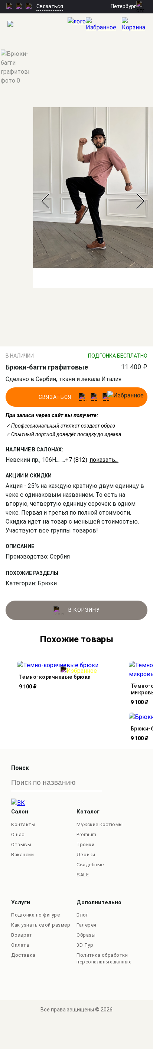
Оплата (20, 945)
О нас (18, 834)
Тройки (85, 844)
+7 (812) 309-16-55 (91, 459)
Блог (82, 915)
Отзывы (21, 844)
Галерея (86, 925)
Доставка (23, 955)
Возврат (21, 935)
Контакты (23, 824)
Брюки (47, 583)
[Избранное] (104, 24)
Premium (86, 834)
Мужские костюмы (99, 824)
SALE (82, 874)
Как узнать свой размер (40, 925)
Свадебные (90, 864)
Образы (85, 935)
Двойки (85, 854)
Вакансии (22, 854)
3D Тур (84, 945)
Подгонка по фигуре (35, 915)
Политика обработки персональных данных (103, 958)
